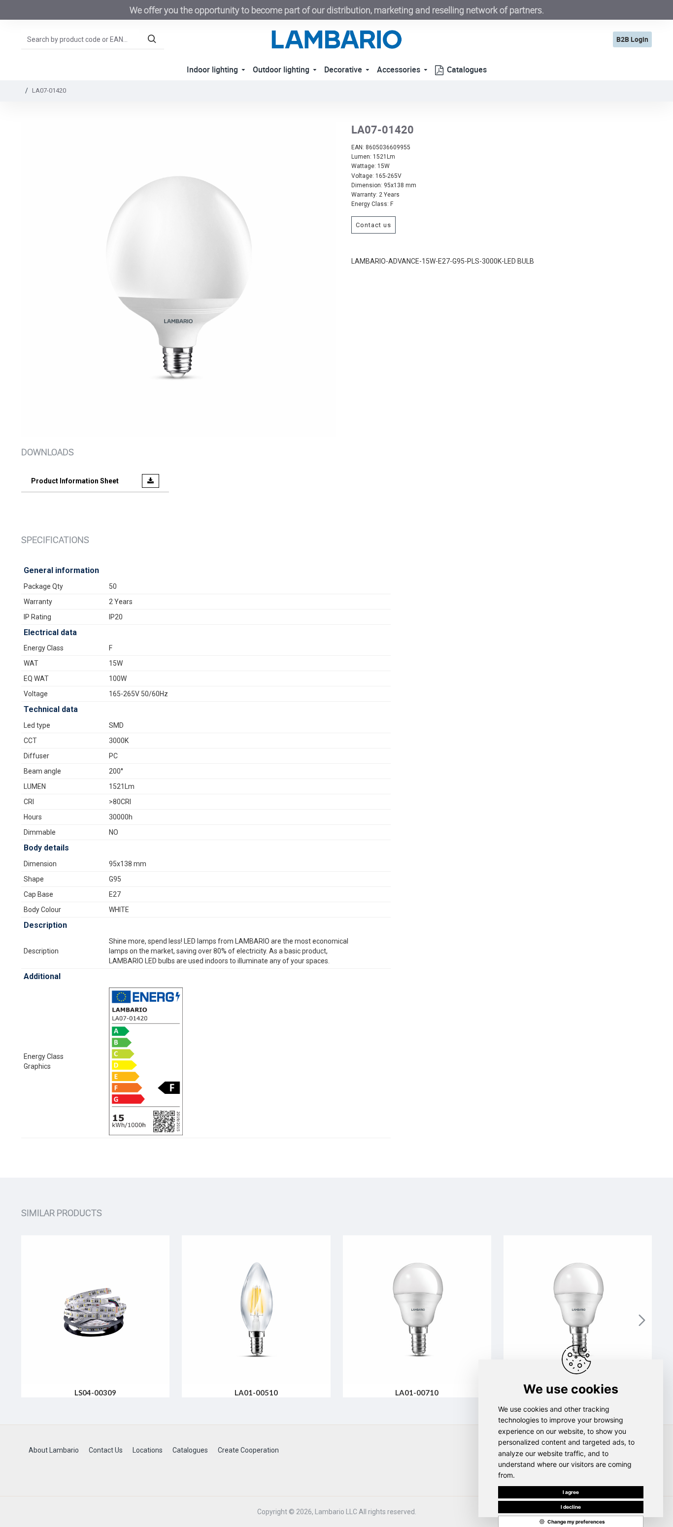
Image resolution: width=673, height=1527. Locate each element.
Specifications (55, 539)
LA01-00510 (256, 1392)
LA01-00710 (416, 1392)
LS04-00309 (95, 1392)
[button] (31, 1320)
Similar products (61, 1213)
